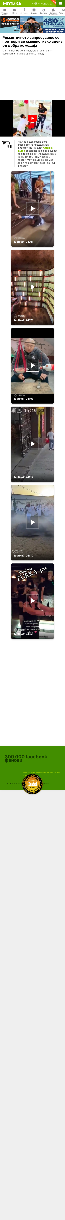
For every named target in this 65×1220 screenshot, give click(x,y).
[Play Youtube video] (32, 118)
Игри (14, 13)
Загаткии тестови (53, 14)
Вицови (34, 13)
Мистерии (24, 13)
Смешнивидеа (4, 14)
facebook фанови (26, 758)
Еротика (43, 13)
